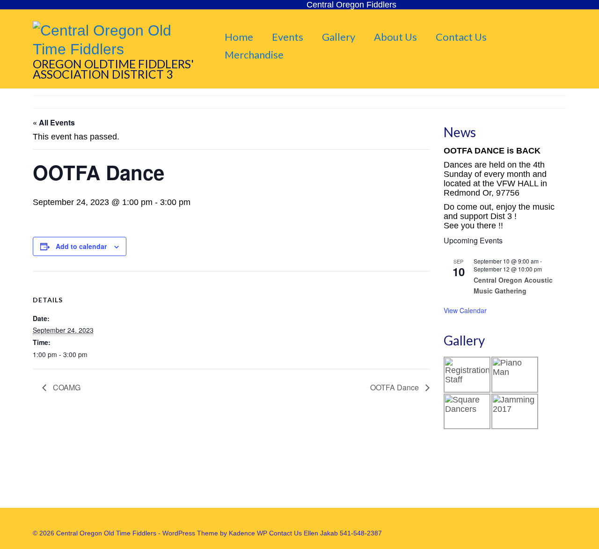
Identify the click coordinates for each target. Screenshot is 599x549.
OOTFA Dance (395, 387)
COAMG (65, 387)
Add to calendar (81, 246)
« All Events (54, 122)
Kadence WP (248, 533)
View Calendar (465, 310)
